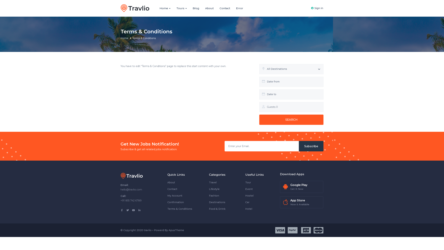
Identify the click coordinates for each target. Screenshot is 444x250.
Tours (180, 8)
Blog (196, 8)
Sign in (318, 8)
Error (239, 8)
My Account (174, 195)
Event (249, 189)
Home (164, 8)
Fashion (214, 195)
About (209, 8)
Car (247, 202)
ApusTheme (176, 230)
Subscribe (311, 146)
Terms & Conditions (179, 208)
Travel (213, 182)
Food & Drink (217, 208)
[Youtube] (133, 210)
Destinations (217, 202)
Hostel (249, 195)
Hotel (248, 208)
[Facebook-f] (122, 210)
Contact (225, 8)
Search (291, 119)
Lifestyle (214, 189)
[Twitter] (127, 210)
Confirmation (175, 202)
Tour (248, 182)
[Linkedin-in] (139, 210)
